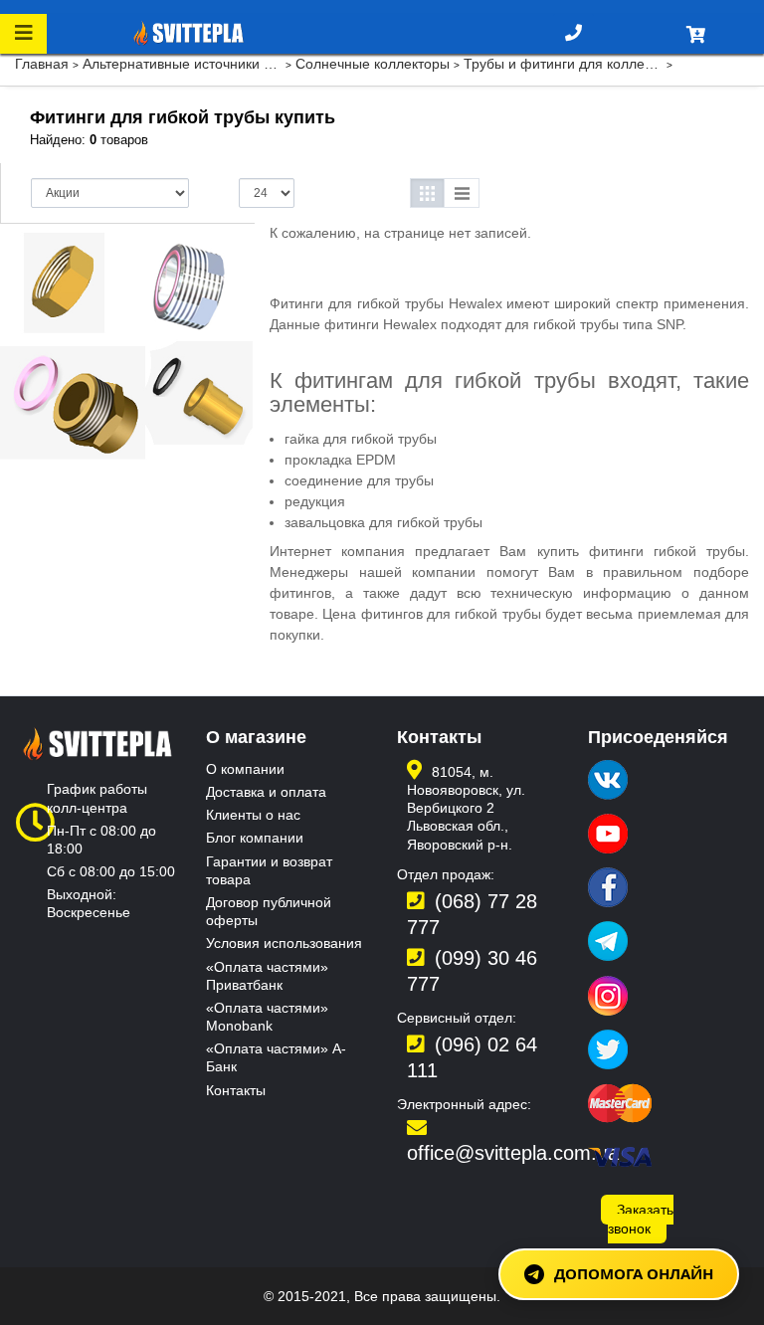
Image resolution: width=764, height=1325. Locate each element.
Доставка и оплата (266, 792)
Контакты (236, 1090)
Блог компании (254, 838)
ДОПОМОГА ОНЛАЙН (633, 1273)
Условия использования (284, 943)
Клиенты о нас (253, 815)
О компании (245, 769)
